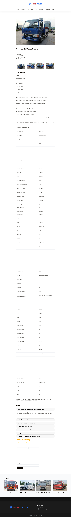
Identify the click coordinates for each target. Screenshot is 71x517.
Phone (18, 458)
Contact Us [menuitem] (14, 499)
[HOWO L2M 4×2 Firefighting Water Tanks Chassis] (43, 485)
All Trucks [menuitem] (23, 9)
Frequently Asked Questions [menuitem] (61, 499)
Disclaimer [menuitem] (24, 499)
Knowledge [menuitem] (48, 9)
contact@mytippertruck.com (46, 509)
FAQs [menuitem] (53, 9)
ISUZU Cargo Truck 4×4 (24, 492)
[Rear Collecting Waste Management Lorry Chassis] (11, 485)
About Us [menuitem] (5, 499)
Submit (19, 468)
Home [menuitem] (18, 9)
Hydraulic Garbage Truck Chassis (59, 492)
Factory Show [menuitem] (30, 9)
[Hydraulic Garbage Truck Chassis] (60, 485)
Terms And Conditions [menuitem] (46, 499)
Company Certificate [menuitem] (39, 9)
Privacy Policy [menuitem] (34, 499)
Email (18, 452)
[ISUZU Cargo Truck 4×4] (27, 485)
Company (18, 463)
